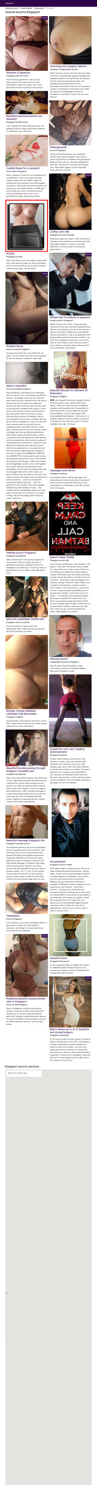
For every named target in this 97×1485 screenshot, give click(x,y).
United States (26, 8)
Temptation (13, 915)
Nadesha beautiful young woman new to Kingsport (25, 1000)
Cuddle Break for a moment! (23, 168)
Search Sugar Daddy (62, 557)
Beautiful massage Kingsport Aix (25, 840)
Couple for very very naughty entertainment (67, 750)
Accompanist (58, 861)
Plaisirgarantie (58, 147)
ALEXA (10, 253)
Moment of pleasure (18, 72)
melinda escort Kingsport (21, 552)
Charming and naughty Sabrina (68, 66)
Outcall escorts (11, 8)
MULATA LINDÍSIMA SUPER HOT (25, 619)
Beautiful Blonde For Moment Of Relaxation (69, 392)
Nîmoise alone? (59, 658)
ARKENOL (9, 3)
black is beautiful (16, 385)
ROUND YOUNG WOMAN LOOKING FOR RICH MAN (21, 712)
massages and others (62, 470)
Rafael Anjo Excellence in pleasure (70, 317)
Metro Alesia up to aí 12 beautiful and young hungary (69, 1031)
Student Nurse (14, 346)
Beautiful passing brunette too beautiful (24, 117)
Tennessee (39, 8)
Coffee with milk (59, 231)
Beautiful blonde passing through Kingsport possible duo (26, 769)
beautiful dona (58, 958)
